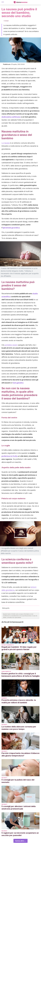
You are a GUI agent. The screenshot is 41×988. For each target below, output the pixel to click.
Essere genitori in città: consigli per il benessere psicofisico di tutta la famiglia (20, 674)
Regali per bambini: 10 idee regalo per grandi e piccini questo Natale (19, 648)
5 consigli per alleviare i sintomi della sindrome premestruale (19, 807)
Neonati (4, 724)
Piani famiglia (6, 671)
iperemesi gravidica (11, 228)
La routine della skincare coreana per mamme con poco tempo (19, 728)
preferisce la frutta (10, 456)
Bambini (4, 698)
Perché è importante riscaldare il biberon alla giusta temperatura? (20, 754)
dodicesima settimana (11, 117)
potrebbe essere (11, 345)
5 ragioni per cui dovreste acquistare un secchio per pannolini (20, 834)
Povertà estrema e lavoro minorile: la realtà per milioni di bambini (19, 701)
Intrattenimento (8, 645)
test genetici (18, 383)
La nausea (6, 143)
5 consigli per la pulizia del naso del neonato (18, 781)
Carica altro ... (20, 841)
